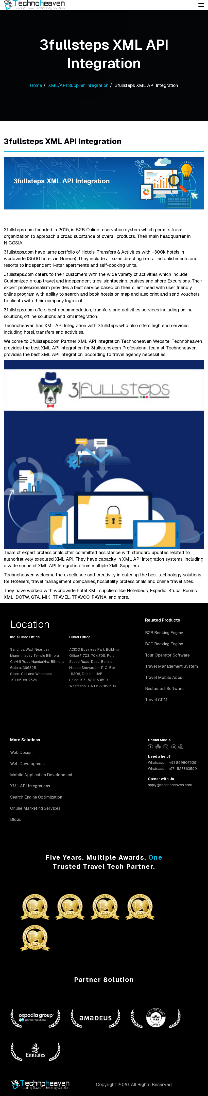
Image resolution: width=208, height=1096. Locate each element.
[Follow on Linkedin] (174, 746)
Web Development (27, 763)
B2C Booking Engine (164, 644)
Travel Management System (171, 666)
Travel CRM (156, 699)
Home (36, 85)
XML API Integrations (30, 786)
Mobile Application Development (41, 774)
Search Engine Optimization (36, 797)
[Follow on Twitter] (166, 746)
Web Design (21, 752)
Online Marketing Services (35, 808)
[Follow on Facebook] (151, 746)
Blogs (15, 819)
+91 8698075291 (183, 762)
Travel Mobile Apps (163, 677)
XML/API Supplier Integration (78, 85)
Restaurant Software (164, 688)
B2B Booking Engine (164, 632)
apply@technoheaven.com (170, 785)
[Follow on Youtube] (181, 746)
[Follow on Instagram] (158, 746)
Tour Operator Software (167, 655)
